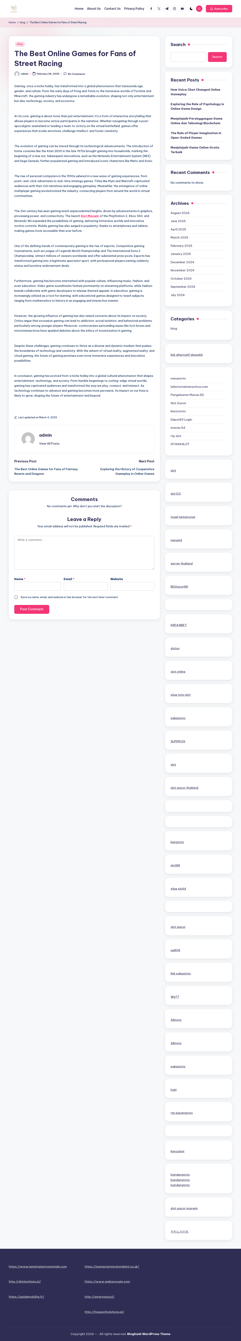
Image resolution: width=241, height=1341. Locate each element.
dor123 (176, 494)
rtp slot (176, 436)
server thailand (182, 563)
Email (69, 579)
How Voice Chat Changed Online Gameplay (195, 92)
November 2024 (182, 270)
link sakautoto (181, 973)
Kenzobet (177, 1151)
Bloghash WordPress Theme (148, 1334)
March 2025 (179, 237)
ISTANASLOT (180, 444)
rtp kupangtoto (182, 1113)
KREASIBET (179, 625)
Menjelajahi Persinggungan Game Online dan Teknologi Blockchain (196, 121)
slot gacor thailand (184, 788)
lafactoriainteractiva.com (189, 387)
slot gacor (178, 927)
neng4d (176, 540)
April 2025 (178, 229)
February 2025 (181, 246)
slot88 (175, 865)
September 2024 (183, 287)
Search (178, 44)
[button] (219, 8)
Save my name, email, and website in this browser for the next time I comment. (69, 597)
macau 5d (178, 428)
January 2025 (181, 254)
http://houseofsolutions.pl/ (104, 1312)
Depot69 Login (181, 419)
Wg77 (175, 997)
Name (19, 579)
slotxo (175, 648)
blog (20, 44)
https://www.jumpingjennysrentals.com (38, 1266)
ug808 (175, 950)
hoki (174, 1090)
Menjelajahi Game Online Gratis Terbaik (195, 150)
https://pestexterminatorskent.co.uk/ (112, 1266)
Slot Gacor (178, 403)
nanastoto (178, 378)
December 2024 (182, 262)
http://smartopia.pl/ (100, 1297)
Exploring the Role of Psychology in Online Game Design (197, 106)
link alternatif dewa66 (187, 355)
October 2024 (181, 279)
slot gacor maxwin (184, 1208)
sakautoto (178, 718)
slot (173, 470)
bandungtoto (180, 1175)
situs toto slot (181, 695)
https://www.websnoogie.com (107, 1281)
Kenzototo (178, 411)
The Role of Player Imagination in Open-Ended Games (196, 135)
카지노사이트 (180, 1232)
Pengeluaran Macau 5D (187, 395)
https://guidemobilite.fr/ (26, 1297)
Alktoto (176, 1020)
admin (45, 435)
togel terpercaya (183, 517)
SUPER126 (178, 741)
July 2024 (178, 295)
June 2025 (178, 221)
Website (116, 579)
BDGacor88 (179, 587)
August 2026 (180, 213)
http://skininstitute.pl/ (25, 1281)
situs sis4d (178, 889)
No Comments (76, 74)
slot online (178, 672)
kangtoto (177, 842)
